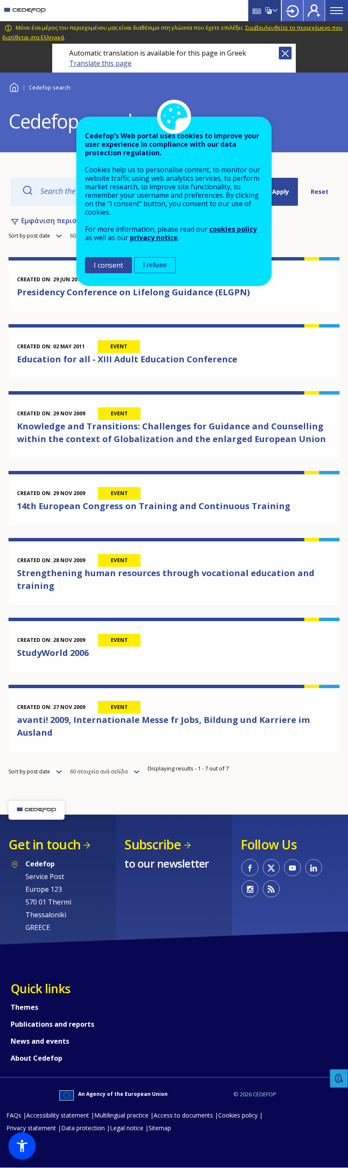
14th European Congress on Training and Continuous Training (153, 506)
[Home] (24, 10)
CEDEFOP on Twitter (271, 867)
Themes (24, 1007)
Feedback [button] (339, 1079)
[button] (22, 1146)
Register (314, 10)
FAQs (13, 1115)
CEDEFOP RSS (271, 888)
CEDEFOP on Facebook (249, 867)
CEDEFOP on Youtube (292, 867)
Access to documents (183, 1115)
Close (285, 53)
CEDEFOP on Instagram (249, 888)
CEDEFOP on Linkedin (313, 867)
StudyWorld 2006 (53, 652)
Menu (336, 10)
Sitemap (160, 1128)
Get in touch (44, 844)
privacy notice (154, 237)
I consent (108, 265)
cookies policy (233, 229)
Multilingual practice (121, 1115)
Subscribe (152, 844)
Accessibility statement (57, 1115)
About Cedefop (36, 1058)
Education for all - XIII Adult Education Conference (127, 359)
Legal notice (126, 1128)
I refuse (155, 265)
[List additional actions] (274, 10)
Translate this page (100, 63)
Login (292, 10)
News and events (40, 1041)
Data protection (83, 1128)
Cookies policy (238, 1115)
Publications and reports (52, 1024)
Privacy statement (31, 1128)
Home (13, 86)
